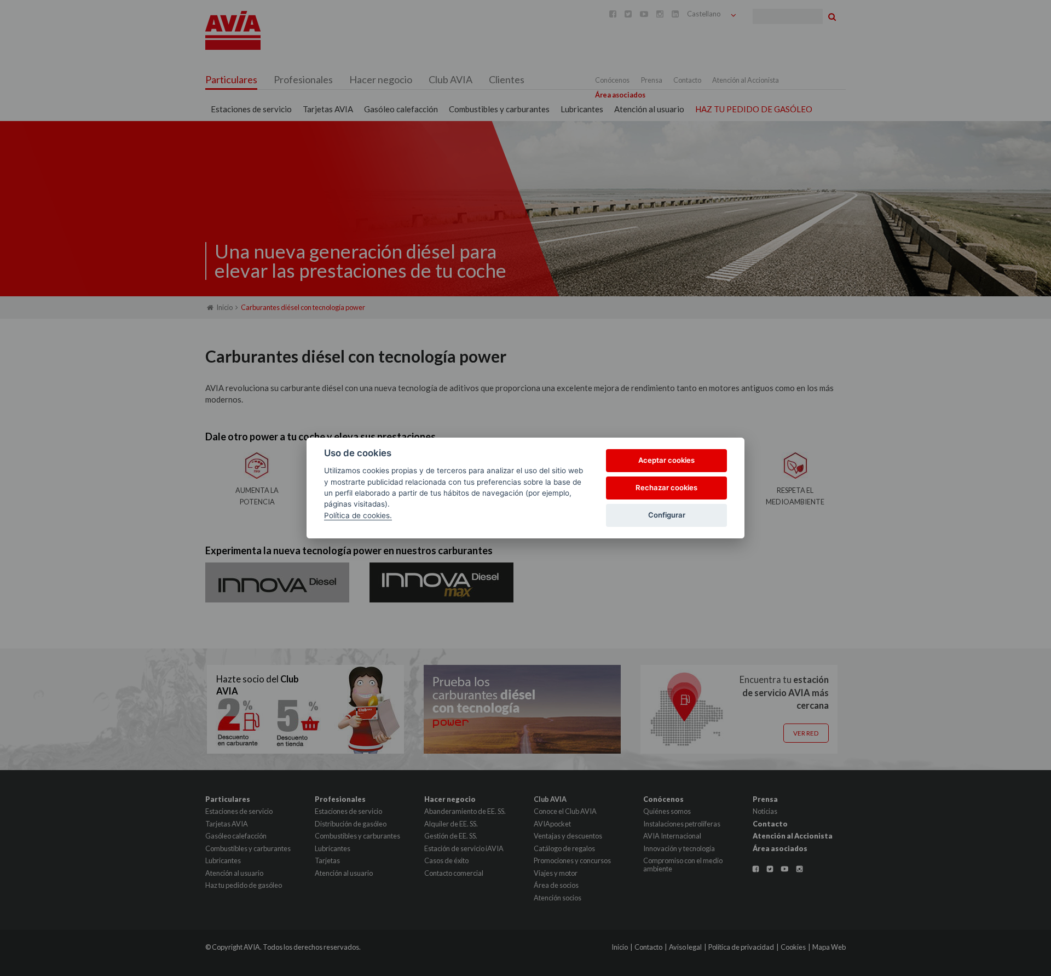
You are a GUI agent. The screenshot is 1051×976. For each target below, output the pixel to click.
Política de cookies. (358, 515)
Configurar (666, 514)
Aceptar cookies (666, 460)
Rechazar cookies (666, 487)
